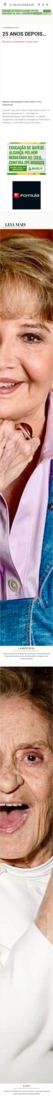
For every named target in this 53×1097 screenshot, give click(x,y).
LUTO (26, 1085)
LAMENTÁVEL (26, 648)
